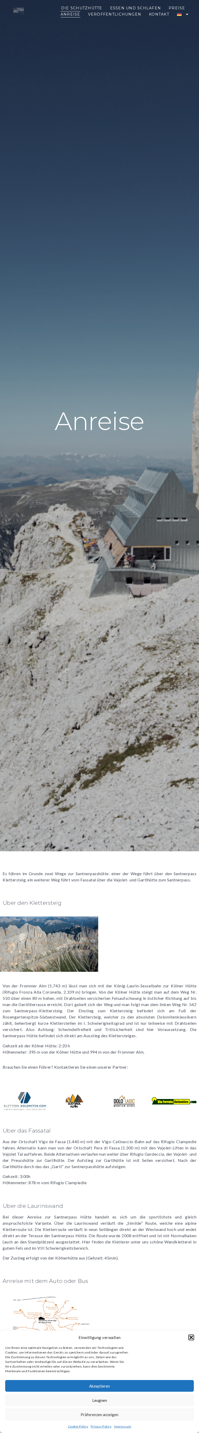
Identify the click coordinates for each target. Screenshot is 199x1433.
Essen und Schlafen (135, 8)
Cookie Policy (78, 1426)
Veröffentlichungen (114, 14)
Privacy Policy (101, 1426)
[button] (191, 1337)
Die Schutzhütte (81, 8)
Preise (177, 8)
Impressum (122, 1426)
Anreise (70, 14)
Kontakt (159, 14)
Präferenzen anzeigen (99, 1414)
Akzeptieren (99, 1386)
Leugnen (99, 1400)
